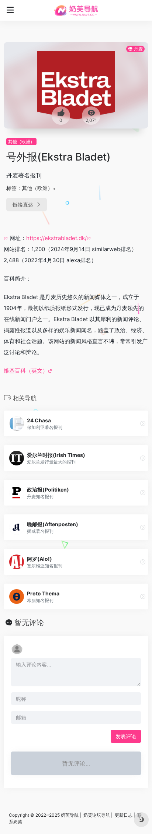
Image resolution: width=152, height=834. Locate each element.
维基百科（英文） (26, 370)
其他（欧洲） (21, 141)
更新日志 (123, 815)
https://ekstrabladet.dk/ (56, 238)
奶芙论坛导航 (96, 815)
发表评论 (125, 736)
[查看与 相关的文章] (7, 238)
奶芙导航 (70, 815)
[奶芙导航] (76, 10)
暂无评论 (29, 622)
